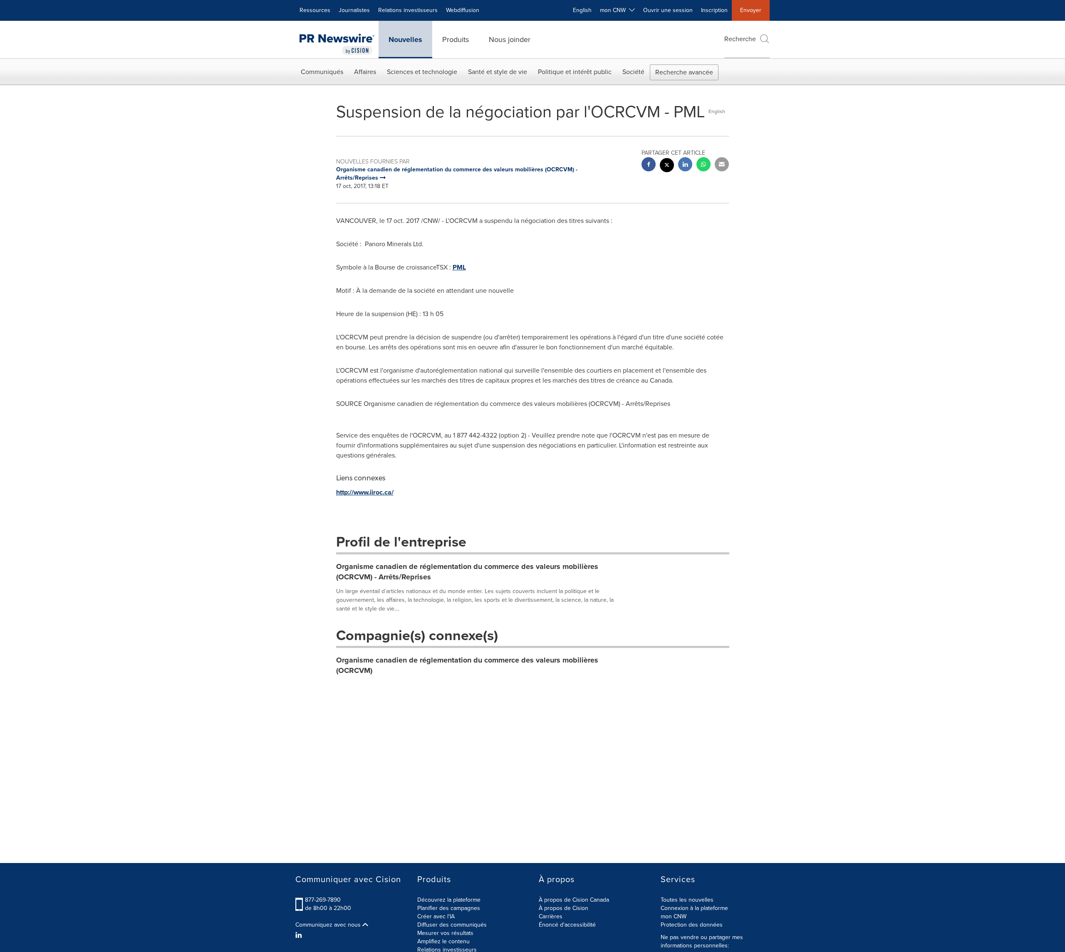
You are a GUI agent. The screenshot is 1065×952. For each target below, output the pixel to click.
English (582, 10)
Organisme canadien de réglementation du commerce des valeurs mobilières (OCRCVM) (467, 665)
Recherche (740, 39)
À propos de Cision (563, 908)
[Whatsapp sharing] (703, 165)
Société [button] (633, 72)
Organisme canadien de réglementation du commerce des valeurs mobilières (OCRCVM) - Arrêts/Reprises (467, 572)
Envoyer (750, 10)
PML (459, 267)
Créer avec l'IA (436, 916)
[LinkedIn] (299, 935)
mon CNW (673, 916)
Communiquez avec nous (328, 925)
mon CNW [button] (614, 10)
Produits (455, 39)
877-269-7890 (323, 899)
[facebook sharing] (648, 165)
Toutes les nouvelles (687, 899)
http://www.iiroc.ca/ (365, 492)
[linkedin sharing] (685, 165)
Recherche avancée (684, 72)
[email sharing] (722, 165)
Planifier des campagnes (448, 908)
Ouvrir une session (668, 10)
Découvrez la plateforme (448, 899)
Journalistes (354, 10)
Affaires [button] (365, 72)
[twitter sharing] (667, 166)
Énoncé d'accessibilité (567, 924)
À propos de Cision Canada (574, 899)
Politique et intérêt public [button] (575, 72)
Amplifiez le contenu (443, 941)
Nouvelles (405, 39)
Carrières (550, 916)
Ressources (315, 10)
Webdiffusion (462, 10)
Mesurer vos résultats (445, 933)
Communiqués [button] (322, 72)
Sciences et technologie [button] (422, 72)
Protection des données (692, 924)
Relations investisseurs (408, 10)
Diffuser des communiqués (452, 924)
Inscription (714, 10)
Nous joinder (509, 39)
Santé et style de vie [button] (497, 72)
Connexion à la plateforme (694, 908)
